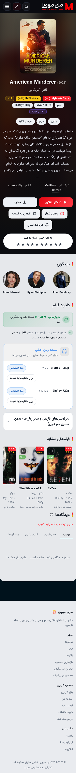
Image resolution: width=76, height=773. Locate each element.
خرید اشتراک (66, 712)
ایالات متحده (15, 185)
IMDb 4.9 (28, 98)
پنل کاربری (67, 692)
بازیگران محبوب (64, 662)
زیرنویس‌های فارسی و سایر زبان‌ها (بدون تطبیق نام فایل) (41, 421)
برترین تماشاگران (63, 669)
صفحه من (67, 699)
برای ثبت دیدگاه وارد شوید (55, 524)
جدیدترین (50, 534)
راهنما (69, 736)
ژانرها (70, 655)
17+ (9, 98)
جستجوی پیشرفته (63, 675)
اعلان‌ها (69, 749)
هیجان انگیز (25, 121)
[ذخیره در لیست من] (52, 451)
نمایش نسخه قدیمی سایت (38, 767)
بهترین (66, 534)
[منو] (7, 6)
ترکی (70, 649)
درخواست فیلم (65, 719)
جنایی (54, 121)
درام (41, 121)
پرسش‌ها (14, 534)
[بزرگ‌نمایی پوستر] (38, 46)
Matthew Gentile (53, 188)
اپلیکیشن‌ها (66, 742)
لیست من (67, 705)
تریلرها (69, 642)
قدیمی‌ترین (31, 534)
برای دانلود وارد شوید (21, 378)
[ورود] (17, 6)
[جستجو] (26, 6)
